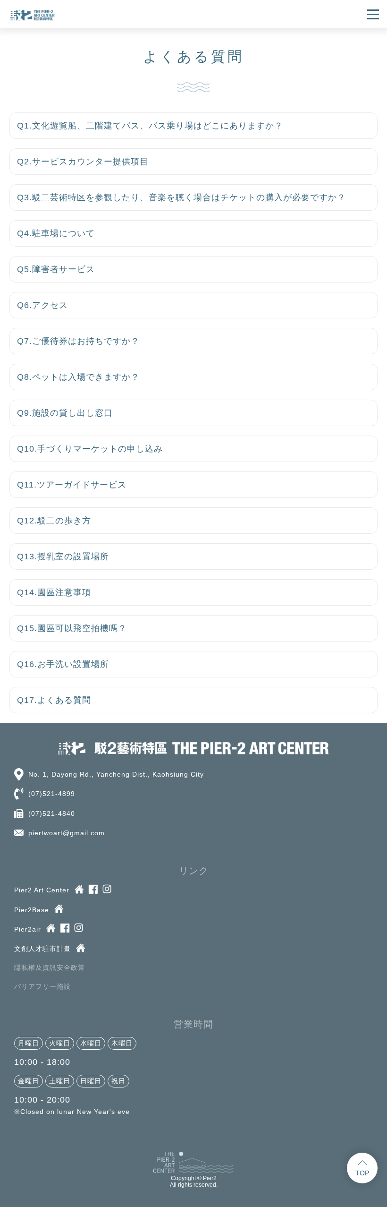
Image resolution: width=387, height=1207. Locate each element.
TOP (362, 1173)
